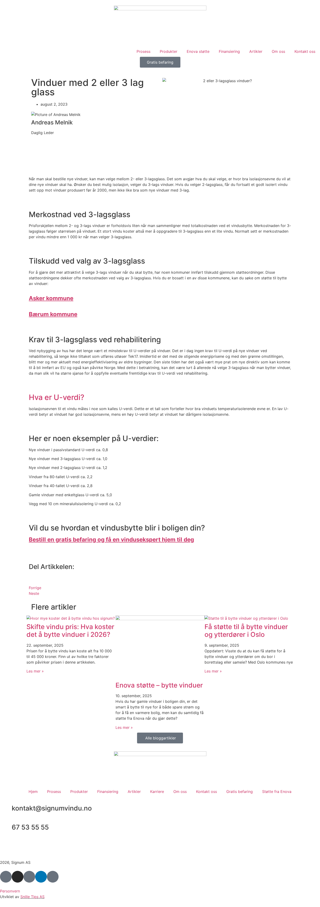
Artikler (255, 51)
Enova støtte (198, 51)
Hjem (33, 791)
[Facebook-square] (6, 877)
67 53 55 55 (30, 827)
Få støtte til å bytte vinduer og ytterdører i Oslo (246, 631)
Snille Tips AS (32, 896)
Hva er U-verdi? (56, 397)
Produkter (168, 51)
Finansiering (229, 51)
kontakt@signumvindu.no (52, 808)
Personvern (10, 891)
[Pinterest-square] (29, 877)
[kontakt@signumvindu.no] (6, 808)
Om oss (278, 51)
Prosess (143, 51)
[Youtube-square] (53, 877)
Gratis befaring (239, 791)
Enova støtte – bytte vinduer (159, 685)
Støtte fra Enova (276, 791)
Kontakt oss (304, 51)
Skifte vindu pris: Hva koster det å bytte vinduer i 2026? (70, 631)
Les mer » (35, 671)
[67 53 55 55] (6, 827)
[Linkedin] (41, 877)
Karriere (157, 791)
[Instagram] (17, 877)
